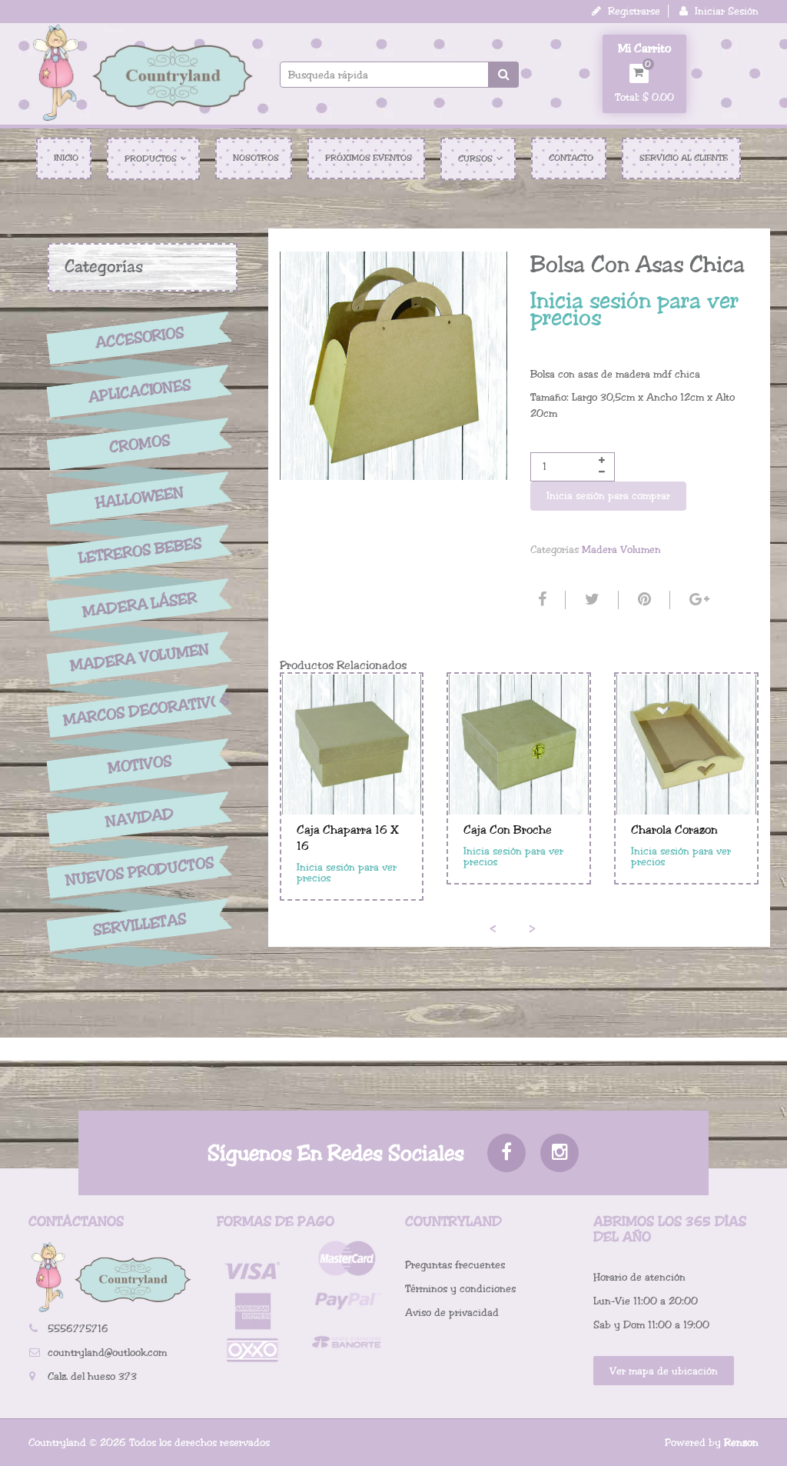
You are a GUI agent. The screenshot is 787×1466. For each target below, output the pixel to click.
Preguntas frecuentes (455, 1264)
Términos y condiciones (460, 1288)
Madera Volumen (140, 657)
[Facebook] (540, 600)
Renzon (741, 1442)
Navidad (140, 818)
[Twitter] (590, 600)
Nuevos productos (139, 871)
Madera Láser (139, 604)
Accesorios (140, 337)
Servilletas (140, 925)
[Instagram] (559, 1153)
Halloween (140, 497)
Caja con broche (507, 830)
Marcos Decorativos (140, 710)
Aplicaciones (140, 390)
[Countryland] (142, 72)
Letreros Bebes (140, 551)
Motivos (139, 764)
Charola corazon (674, 830)
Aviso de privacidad (452, 1312)
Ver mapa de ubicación (663, 1371)
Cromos (139, 444)
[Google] (697, 600)
